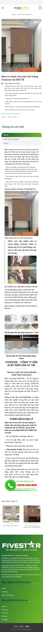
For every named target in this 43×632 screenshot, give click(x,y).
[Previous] (1, 519)
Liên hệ (4, 588)
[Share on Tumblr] (17, 117)
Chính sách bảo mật (8, 595)
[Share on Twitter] (9, 117)
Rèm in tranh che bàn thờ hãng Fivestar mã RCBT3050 (32, 526)
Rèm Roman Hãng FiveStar (11, 526)
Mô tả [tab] (6, 135)
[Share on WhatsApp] (3, 117)
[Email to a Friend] (11, 117)
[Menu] (3, 8)
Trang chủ (14, 14)
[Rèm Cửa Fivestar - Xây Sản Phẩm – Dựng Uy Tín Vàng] (21, 8)
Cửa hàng (4, 619)
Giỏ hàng (4, 616)
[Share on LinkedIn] (14, 117)
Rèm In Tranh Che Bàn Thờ (25, 14)
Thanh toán (5, 613)
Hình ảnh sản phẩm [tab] (11, 139)
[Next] (42, 519)
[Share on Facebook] (5, 117)
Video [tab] (6, 143)
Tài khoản (5, 592)
